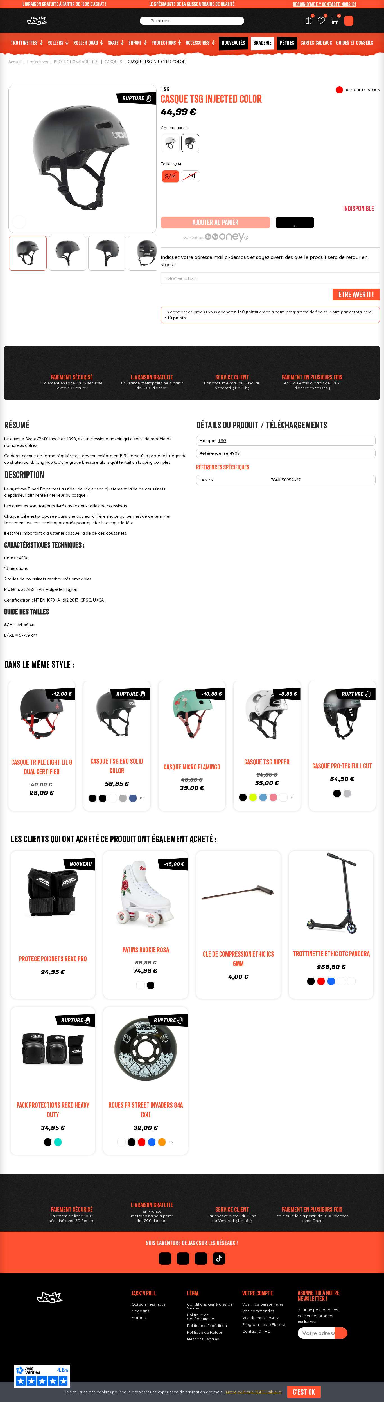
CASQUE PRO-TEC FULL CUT (342, 766)
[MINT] (58, 1142)
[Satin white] (112, 798)
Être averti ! (356, 294)
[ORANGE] (162, 1142)
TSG (165, 89)
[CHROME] (341, 981)
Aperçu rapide (60, 716)
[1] (341, 1333)
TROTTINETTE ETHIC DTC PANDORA (331, 954)
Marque (207, 440)
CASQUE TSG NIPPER (267, 762)
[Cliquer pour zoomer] (19, 222)
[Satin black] (92, 798)
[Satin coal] (123, 798)
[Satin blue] (133, 798)
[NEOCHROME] (351, 981)
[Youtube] (201, 1258)
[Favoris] (321, 20)
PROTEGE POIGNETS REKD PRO (53, 959)
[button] (324, 4)
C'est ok (304, 1391)
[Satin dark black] (102, 798)
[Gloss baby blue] (263, 797)
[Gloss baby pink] (273, 797)
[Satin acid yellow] (253, 797)
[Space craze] (283, 797)
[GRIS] (347, 793)
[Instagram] (183, 1258)
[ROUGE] (321, 981)
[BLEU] (331, 981)
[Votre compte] (348, 21)
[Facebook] (165, 1258)
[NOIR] (190, 143)
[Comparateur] (308, 20)
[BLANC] (171, 143)
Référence (210, 453)
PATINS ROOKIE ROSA (146, 950)
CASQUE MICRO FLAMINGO (192, 767)
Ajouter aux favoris (295, 222)
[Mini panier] (334, 21)
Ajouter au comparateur (23, 716)
